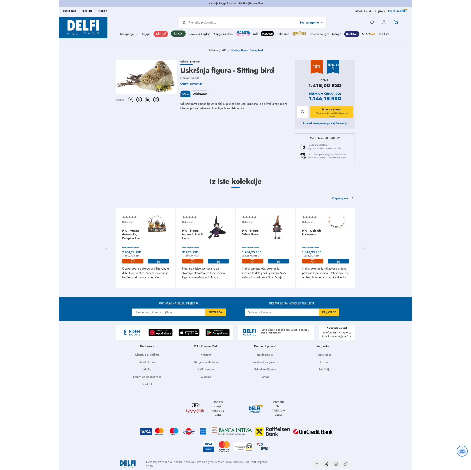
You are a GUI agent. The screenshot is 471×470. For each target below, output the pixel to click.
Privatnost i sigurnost (265, 362)
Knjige (146, 34)
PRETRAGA (215, 312)
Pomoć (265, 377)
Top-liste (383, 34)
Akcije (147, 369)
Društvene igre (319, 34)
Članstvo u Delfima (147, 355)
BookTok (351, 34)
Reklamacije (265, 355)
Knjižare (206, 355)
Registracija (323, 355)
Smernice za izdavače (147, 377)
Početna (213, 50)
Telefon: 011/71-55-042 (337, 332)
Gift (255, 34)
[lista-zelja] (132, 261)
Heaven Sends (189, 78)
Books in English (199, 34)
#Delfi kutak (147, 362)
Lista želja (324, 369)
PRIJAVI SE (329, 312)
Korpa (324, 362)
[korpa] (158, 261)
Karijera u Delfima (206, 362)
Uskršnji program (190, 61)
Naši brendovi (206, 369)
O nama (206, 377)
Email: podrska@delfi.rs (336, 336)
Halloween (127, 222)
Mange (336, 34)
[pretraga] (184, 22)
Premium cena (321, 94)
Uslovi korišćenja (265, 369)
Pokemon (283, 34)
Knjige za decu (223, 34)
